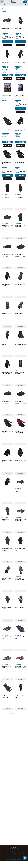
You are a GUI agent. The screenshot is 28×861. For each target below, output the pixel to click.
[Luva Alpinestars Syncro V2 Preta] (7, 540)
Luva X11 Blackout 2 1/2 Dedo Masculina (20, 129)
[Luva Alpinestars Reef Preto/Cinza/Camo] (7, 599)
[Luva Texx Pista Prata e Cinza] (20, 687)
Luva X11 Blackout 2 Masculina (6, 163)
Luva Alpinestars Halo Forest (6, 667)
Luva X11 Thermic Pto (6, 62)
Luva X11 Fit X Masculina (20, 460)
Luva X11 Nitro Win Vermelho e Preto (19, 431)
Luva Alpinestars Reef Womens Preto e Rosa (20, 255)
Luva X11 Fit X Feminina (7, 490)
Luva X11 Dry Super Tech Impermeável (7, 343)
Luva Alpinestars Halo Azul (19, 637)
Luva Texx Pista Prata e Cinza (20, 696)
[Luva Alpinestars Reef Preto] (20, 20)
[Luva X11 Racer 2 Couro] (20, 276)
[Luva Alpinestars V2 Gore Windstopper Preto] (7, 217)
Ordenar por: (7, 713)
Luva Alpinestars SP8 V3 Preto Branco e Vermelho (20, 667)
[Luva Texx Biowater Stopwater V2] (7, 687)
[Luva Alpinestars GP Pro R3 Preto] (20, 481)
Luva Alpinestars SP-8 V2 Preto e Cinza (7, 255)
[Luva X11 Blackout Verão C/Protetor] (7, 276)
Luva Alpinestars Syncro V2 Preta (7, 549)
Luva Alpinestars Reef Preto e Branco (6, 402)
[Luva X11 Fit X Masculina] (20, 452)
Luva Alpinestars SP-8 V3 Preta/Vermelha (20, 520)
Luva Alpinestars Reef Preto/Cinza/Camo (6, 608)
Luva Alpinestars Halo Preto (6, 637)
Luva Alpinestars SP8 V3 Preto (7, 29)
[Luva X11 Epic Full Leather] (20, 305)
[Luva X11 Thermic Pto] (7, 54)
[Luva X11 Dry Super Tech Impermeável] (7, 334)
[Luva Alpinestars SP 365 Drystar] (7, 511)
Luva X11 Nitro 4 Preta (20, 62)
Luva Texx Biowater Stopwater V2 (6, 696)
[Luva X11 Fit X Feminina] (7, 481)
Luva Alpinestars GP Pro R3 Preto (20, 490)
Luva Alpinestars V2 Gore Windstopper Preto (7, 226)
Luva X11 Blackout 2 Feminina (19, 163)
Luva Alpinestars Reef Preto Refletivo (19, 196)
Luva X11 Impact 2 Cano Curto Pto (7, 314)
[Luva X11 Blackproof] (7, 121)
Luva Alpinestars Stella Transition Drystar (7, 196)
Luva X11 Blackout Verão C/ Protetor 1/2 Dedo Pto (20, 343)
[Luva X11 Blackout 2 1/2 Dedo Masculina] (20, 121)
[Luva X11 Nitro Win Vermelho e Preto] (20, 423)
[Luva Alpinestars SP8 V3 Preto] (7, 20)
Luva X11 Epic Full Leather (19, 314)
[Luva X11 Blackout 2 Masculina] (7, 154)
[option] (25, 858)
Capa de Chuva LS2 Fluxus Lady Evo (19, 96)
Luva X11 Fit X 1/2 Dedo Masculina (7, 461)
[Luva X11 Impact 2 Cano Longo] (7, 570)
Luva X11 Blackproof (6, 129)
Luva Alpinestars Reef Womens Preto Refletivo (20, 402)
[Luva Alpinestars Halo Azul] (20, 628)
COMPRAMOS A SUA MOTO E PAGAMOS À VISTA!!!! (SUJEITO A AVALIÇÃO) (6, 97)
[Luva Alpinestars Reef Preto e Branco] (7, 393)
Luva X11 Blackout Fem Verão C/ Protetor (7, 373)
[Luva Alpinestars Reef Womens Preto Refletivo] (20, 393)
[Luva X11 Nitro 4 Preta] (20, 54)
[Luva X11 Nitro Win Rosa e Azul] (7, 423)
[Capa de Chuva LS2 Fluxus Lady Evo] (20, 87)
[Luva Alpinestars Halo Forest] (7, 658)
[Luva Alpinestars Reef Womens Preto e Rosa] (20, 246)
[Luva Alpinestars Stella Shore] (20, 540)
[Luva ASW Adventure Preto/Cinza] (20, 364)
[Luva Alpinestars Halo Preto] (7, 628)
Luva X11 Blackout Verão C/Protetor (7, 284)
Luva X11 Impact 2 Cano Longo (7, 578)
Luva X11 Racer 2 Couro (20, 284)
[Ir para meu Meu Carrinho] (25, 1)
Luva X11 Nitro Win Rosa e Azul (7, 431)
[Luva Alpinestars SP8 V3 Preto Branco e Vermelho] (20, 658)
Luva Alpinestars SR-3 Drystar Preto (19, 226)
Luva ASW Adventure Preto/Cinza (19, 373)
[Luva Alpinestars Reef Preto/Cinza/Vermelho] (20, 570)
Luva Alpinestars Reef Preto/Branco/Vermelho (20, 608)
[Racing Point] (14, 1)
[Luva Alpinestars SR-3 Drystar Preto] (20, 217)
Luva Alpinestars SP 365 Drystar (7, 520)
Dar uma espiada (7, 45)
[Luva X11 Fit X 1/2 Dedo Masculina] (7, 452)
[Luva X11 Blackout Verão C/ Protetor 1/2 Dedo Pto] (20, 334)
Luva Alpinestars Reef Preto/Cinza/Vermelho (19, 578)
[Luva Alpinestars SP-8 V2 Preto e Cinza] (7, 246)
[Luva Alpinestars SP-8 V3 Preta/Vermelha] (20, 511)
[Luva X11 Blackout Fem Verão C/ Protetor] (7, 364)
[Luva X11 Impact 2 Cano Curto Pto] (7, 305)
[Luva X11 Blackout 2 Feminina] (20, 154)
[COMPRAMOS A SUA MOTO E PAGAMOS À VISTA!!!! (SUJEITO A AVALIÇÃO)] (7, 87)
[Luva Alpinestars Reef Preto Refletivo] (20, 187)
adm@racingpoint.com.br (14, 859)
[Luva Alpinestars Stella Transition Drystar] (7, 187)
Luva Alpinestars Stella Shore (20, 549)
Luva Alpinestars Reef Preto (19, 29)
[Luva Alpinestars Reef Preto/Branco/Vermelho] (20, 599)
